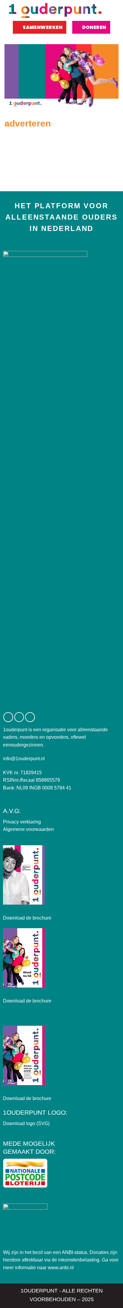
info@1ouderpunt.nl (24, 758)
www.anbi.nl (61, 1267)
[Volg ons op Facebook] (8, 717)
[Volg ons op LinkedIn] (30, 717)
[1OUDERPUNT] (55, 10)
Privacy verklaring (22, 821)
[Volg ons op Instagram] (19, 717)
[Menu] (112, 10)
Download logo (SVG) (26, 1123)
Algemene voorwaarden (28, 829)
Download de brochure (27, 917)
